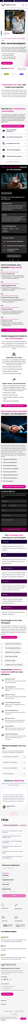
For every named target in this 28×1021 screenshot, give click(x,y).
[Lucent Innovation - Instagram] (7, 979)
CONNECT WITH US (6, 63)
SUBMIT (14, 895)
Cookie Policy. (3, 1019)
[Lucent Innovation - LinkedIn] (2, 979)
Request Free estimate (14, 529)
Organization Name (8, 880)
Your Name (5, 875)
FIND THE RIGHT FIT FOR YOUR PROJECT (14, 405)
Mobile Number (6, 889)
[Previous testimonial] (12, 813)
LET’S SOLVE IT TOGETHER (14, 330)
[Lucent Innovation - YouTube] (5, 979)
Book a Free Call (7, 994)
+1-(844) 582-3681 (7, 0)
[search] (23, 5)
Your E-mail (5, 884)
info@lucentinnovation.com (20, 0)
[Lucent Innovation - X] (10, 979)
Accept (23, 1018)
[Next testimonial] (15, 813)
